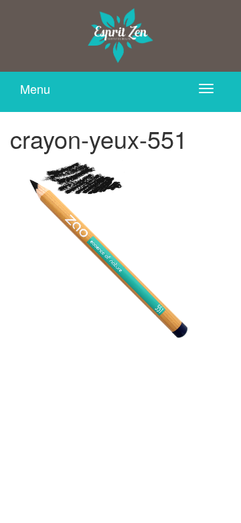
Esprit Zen (120, 35)
